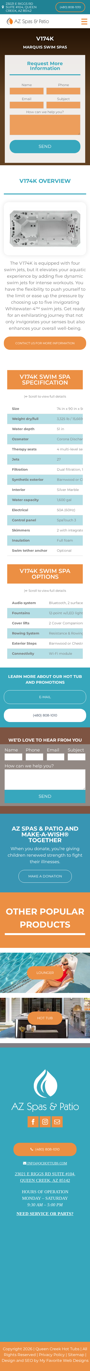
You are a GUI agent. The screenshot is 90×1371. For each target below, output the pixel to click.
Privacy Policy (52, 1354)
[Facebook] (33, 1121)
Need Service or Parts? (45, 1213)
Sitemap (76, 1354)
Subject (63, 99)
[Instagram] (45, 1121)
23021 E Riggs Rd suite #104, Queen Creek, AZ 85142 (21, 7)
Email (26, 99)
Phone (63, 85)
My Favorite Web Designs (64, 1360)
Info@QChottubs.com (47, 1163)
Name (27, 85)
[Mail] (57, 1121)
